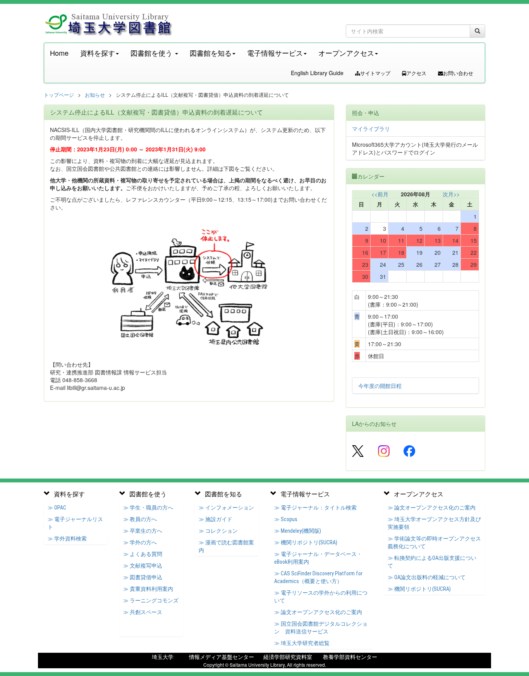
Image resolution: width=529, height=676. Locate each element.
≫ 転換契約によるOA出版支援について (432, 562)
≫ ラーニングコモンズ (151, 600)
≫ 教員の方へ (140, 519)
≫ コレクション (218, 531)
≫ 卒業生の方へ (142, 531)
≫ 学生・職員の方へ (148, 507)
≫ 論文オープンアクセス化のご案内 (318, 612)
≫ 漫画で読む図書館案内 (226, 546)
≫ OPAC (57, 507)
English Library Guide (317, 73)
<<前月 (379, 194)
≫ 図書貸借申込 (142, 577)
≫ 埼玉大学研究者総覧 (302, 643)
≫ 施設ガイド (215, 519)
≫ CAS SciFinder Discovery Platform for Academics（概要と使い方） (318, 577)
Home (59, 53)
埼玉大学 (162, 657)
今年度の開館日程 (380, 385)
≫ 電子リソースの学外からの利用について (321, 597)
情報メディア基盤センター (221, 657)
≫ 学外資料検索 (67, 538)
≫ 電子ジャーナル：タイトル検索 (315, 507)
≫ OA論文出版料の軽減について (426, 577)
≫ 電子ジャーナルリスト (75, 523)
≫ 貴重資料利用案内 (148, 589)
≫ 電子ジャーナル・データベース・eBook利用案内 (318, 558)
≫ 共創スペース (142, 612)
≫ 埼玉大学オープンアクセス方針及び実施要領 (434, 523)
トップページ (59, 94)
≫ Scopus (285, 519)
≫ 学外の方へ (140, 542)
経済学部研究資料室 (287, 657)
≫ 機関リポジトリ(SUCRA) (305, 542)
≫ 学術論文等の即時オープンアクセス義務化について (434, 542)
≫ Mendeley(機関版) (297, 531)
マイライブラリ (371, 128)
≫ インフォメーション (226, 507)
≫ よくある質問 (142, 554)
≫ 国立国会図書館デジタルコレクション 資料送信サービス (321, 628)
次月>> (451, 194)
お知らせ (95, 94)
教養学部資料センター (350, 657)
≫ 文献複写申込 (142, 566)
